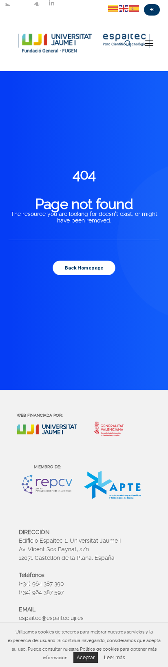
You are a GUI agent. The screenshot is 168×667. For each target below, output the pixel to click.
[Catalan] (113, 8)
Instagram (37, 3)
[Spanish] (134, 8)
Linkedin (51, 3)
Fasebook (22, 3)
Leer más (114, 657)
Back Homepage (84, 267)
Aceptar (86, 657)
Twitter (7, 3)
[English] (124, 8)
